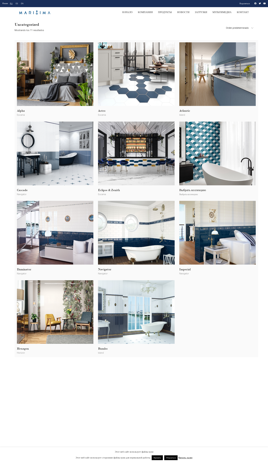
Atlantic (184, 110)
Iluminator (24, 269)
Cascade (22, 190)
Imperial (185, 269)
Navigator (22, 194)
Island (182, 115)
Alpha (21, 110)
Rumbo (103, 348)
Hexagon (23, 348)
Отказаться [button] (171, 457)
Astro (101, 110)
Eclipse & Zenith (109, 190)
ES (17, 3)
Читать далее (185, 457)
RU (11, 3)
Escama (21, 115)
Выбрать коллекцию (192, 190)
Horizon (21, 353)
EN (22, 3)
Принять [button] (157, 457)
